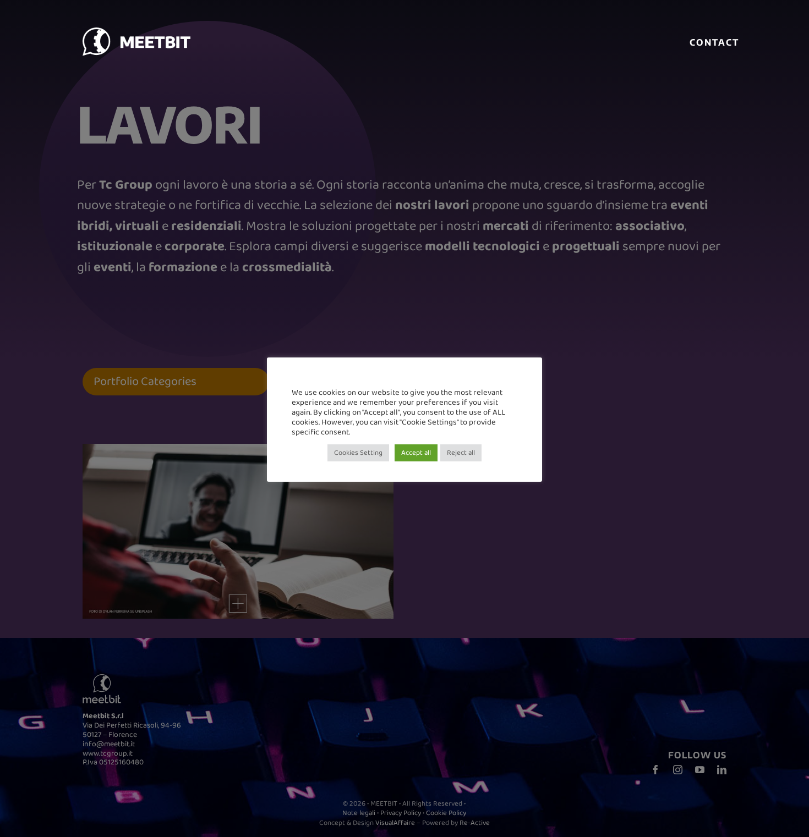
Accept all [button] (416, 453)
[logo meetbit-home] (181, 33)
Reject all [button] (461, 453)
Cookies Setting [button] (358, 453)
